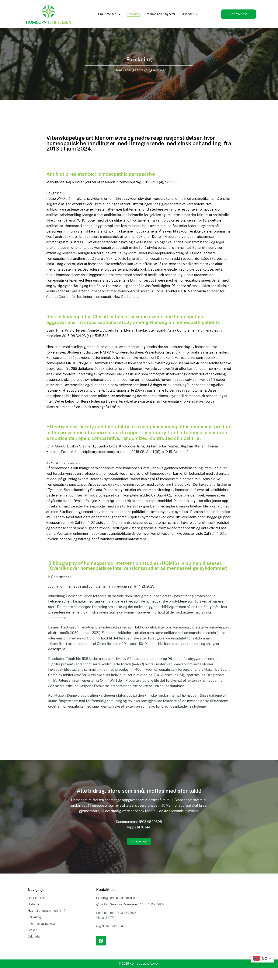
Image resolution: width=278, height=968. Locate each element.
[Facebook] (101, 940)
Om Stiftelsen (107, 14)
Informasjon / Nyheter (160, 14)
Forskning (133, 14)
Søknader (187, 14)
